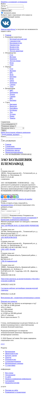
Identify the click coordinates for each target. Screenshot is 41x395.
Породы (8, 357)
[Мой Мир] (8, 196)
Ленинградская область (14, 152)
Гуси (11, 55)
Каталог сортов (11, 355)
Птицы (12, 94)
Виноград (13, 106)
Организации (10, 375)
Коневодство (14, 49)
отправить (5, 215)
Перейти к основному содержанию (14, 2)
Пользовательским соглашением (24, 218)
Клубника (13, 110)
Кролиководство (16, 43)
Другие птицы (15, 61)
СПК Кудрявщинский (9, 261)
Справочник (10, 146)
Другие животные (16, 51)
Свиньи (12, 84)
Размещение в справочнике (15, 392)
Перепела (13, 59)
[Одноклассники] (5, 196)
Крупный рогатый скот (18, 39)
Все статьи (9, 373)
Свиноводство (15, 41)
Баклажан (13, 104)
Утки (11, 65)
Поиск (3, 136)
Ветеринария (10, 351)
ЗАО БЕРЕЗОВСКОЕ (9, 237)
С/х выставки (10, 365)
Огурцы (13, 114)
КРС (11, 73)
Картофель (14, 108)
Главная (8, 35)
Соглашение (9, 381)
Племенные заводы (12, 150)
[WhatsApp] (14, 196)
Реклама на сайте (11, 390)
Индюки (13, 57)
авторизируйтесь (7, 205)
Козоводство (14, 47)
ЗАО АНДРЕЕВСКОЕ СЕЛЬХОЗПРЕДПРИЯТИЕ (20, 225)
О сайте (8, 377)
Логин (4, 6)
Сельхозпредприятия (13, 148)
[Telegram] (17, 196)
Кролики (13, 77)
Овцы (12, 80)
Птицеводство (10, 359)
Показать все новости (9, 301)
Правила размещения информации (18, 379)
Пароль (4, 8)
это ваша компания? (8, 199)
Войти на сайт (6, 10)
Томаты (12, 118)
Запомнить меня (9, 13)
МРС (11, 90)
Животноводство (11, 353)
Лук (11, 112)
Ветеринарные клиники (14, 363)
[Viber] (11, 196)
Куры (12, 63)
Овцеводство (14, 45)
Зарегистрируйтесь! (8, 29)
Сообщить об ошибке (24, 199)
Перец (12, 116)
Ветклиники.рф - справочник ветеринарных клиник (20, 298)
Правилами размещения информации (15, 220)
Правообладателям (12, 383)
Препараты (14, 92)
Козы (11, 75)
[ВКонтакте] (6, 27)
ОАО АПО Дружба (8, 249)
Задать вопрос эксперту (10, 134)
